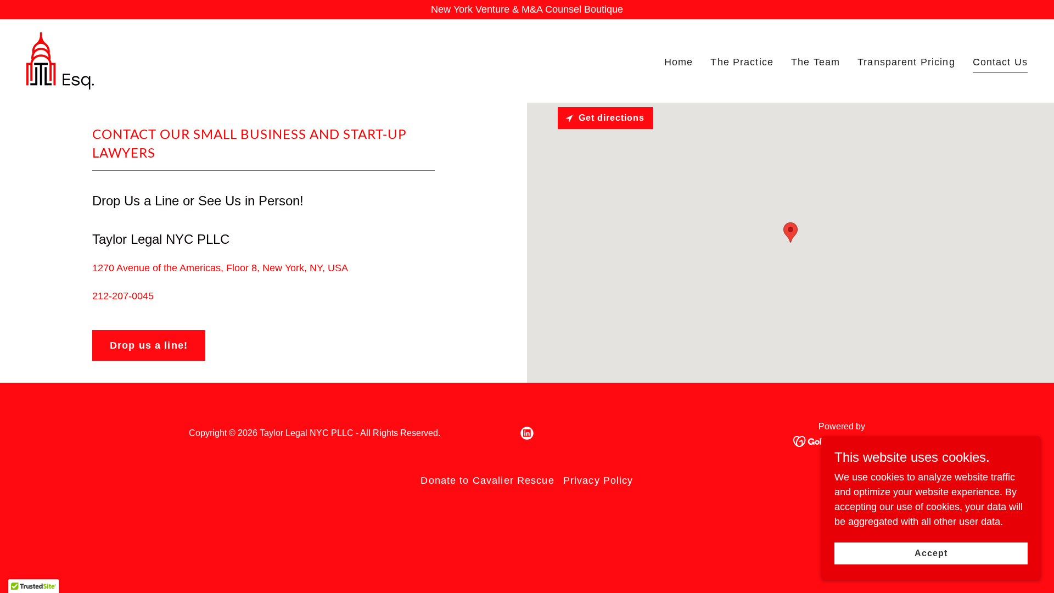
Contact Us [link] (1000, 62)
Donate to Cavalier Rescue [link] (487, 480)
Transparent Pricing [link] (906, 62)
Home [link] (678, 62)
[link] (60, 60)
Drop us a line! (149, 345)
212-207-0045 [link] (123, 295)
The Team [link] (815, 62)
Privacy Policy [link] (598, 480)
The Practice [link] (741, 62)
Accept (931, 553)
